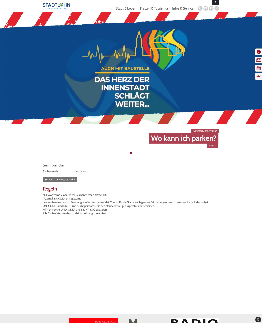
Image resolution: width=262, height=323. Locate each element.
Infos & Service (182, 8)
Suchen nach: (50, 171)
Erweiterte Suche (66, 179)
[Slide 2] (131, 153)
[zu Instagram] (216, 8)
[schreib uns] (205, 8)
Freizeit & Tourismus (154, 8)
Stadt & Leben (126, 8)
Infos (213, 145)
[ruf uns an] (200, 8)
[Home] (56, 6)
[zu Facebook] (211, 8)
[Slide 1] (128, 153)
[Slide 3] (134, 153)
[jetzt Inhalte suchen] (215, 2)
